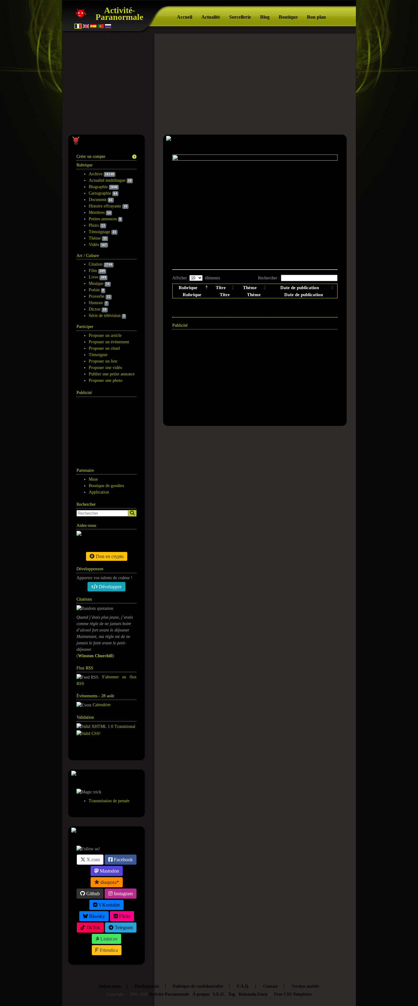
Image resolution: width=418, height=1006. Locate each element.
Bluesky (96, 916)
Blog (265, 17)
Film (93, 270)
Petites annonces (103, 219)
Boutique (288, 17)
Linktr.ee (108, 938)
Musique (96, 283)
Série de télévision (105, 315)
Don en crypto (109, 556)
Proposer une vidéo (105, 367)
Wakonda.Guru (252, 994)
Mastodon (109, 871)
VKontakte (108, 904)
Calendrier (102, 704)
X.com (92, 859)
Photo (94, 225)
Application (99, 492)
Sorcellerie (240, 17)
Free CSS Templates (293, 994)
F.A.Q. (243, 986)
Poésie (94, 290)
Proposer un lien (103, 361)
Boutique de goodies (106, 485)
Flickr (124, 916)
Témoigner (98, 354)
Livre (93, 277)
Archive (96, 174)
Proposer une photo (105, 380)
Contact (270, 986)
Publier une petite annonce (112, 374)
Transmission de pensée (109, 801)
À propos (200, 994)
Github (92, 893)
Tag (231, 994)
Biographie (98, 186)
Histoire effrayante (105, 206)
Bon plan (316, 17)
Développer (109, 586)
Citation (96, 264)
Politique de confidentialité (198, 986)
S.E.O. (219, 994)
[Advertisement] (107, 429)
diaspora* (109, 882)
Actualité (210, 17)
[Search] (132, 513)
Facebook (123, 859)
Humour (96, 302)
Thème (95, 238)
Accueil (184, 17)
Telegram (123, 927)
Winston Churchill (95, 656)
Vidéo (94, 244)
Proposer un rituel (104, 348)
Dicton (94, 309)
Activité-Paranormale (119, 14)
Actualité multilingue (107, 180)
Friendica (108, 950)
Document (97, 199)
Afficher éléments (196, 278)
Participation (147, 986)
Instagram (123, 893)
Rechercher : (269, 278)
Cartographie (100, 193)
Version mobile (305, 986)
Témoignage (99, 231)
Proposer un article (105, 335)
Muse (93, 479)
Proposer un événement (109, 342)
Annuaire (99, 748)
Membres (97, 212)
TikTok (92, 927)
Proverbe (96, 296)
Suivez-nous (110, 986)
